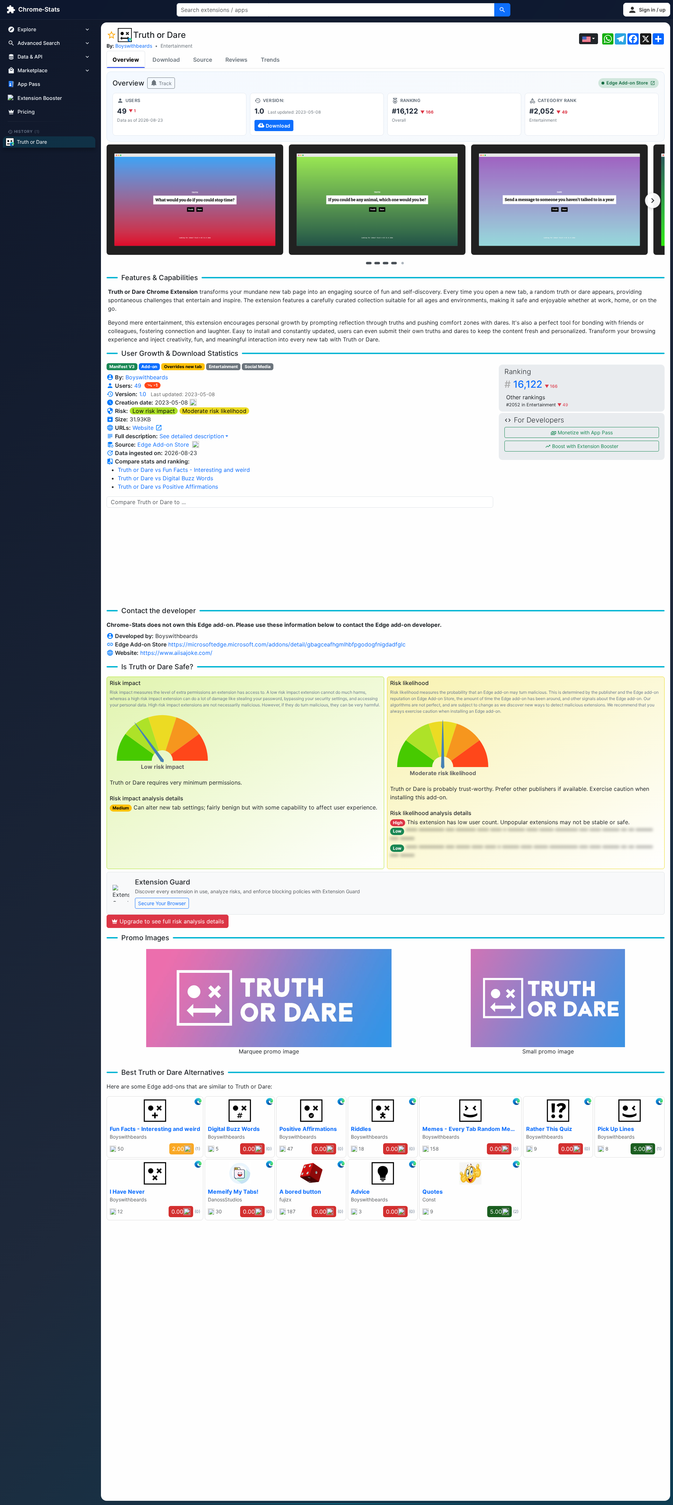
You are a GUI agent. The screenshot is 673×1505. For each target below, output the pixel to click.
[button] (646, 9)
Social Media (258, 366)
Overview (126, 59)
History (27, 131)
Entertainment (176, 46)
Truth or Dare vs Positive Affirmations (168, 486)
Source (202, 59)
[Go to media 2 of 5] (377, 263)
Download (166, 59)
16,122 (535, 384)
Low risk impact (153, 410)
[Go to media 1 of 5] (369, 263)
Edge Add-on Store (627, 83)
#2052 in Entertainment (531, 404)
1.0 (142, 394)
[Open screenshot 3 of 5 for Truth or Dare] (559, 199)
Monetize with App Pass (584, 432)
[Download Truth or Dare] (316, 114)
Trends (270, 59)
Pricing (26, 112)
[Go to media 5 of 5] (402, 263)
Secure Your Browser (162, 903)
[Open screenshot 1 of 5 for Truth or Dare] (195, 199)
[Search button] (502, 9)
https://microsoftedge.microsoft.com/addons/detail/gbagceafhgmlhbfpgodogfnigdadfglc (287, 644)
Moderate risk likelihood (214, 410)
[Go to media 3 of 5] (385, 263)
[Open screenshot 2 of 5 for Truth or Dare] (377, 199)
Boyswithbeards (133, 46)
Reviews (236, 59)
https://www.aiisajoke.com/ (176, 652)
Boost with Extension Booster (584, 446)
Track (164, 83)
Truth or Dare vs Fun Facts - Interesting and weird (184, 469)
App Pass (29, 84)
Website (143, 427)
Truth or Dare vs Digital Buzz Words (165, 478)
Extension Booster (40, 98)
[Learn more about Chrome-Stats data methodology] (195, 444)
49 (138, 385)
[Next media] (652, 200)
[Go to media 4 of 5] (394, 263)
